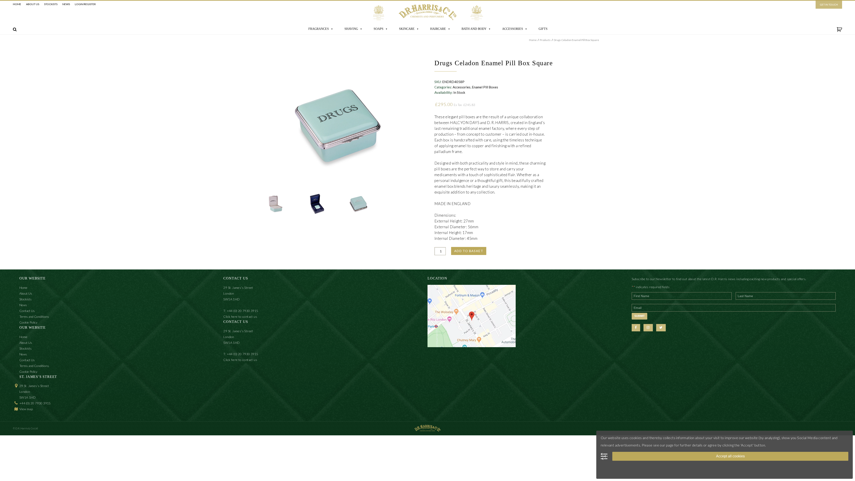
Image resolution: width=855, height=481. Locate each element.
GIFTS (543, 29)
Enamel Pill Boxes (485, 87)
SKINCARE (407, 29)
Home (17, 4)
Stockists (50, 4)
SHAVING (351, 29)
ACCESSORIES (512, 29)
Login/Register (85, 4)
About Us (32, 4)
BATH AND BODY (474, 29)
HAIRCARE (438, 29)
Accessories (461, 87)
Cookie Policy (28, 322)
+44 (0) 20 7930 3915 (35, 403)
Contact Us (27, 311)
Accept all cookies (730, 456)
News (66, 4)
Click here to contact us (240, 316)
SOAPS (378, 29)
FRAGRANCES (318, 29)
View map (26, 409)
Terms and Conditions (34, 316)
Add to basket (468, 251)
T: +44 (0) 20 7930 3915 (240, 311)
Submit (639, 316)
